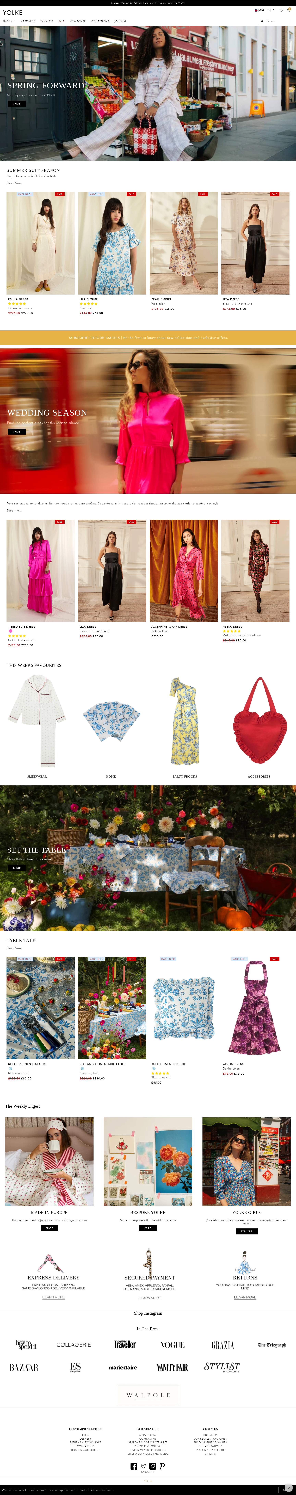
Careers (210, 1453)
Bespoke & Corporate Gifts (148, 1442)
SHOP (17, 103)
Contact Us (85, 1446)
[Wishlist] (281, 11)
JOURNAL (120, 21)
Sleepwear (27, 21)
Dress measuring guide (148, 1450)
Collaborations (210, 1446)
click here (105, 1490)
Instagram (153, 1466)
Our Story (210, 1435)
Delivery (85, 1438)
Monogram (148, 1435)
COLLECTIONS (100, 21)
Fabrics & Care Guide (210, 1450)
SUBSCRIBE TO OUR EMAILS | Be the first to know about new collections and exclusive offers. (148, 338)
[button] (17, 304)
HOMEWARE (78, 21)
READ (148, 1228)
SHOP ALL (9, 21)
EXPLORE (247, 1231)
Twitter (143, 1466)
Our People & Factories (210, 1438)
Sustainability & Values (210, 1442)
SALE (62, 21)
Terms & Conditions (85, 1450)
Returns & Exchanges (85, 1442)
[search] (274, 21)
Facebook (134, 1466)
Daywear (46, 21)
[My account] (274, 11)
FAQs (85, 1435)
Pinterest (162, 1466)
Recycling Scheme (148, 1446)
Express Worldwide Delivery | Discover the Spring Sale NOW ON (148, 3)
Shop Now (14, 183)
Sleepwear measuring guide (148, 1453)
